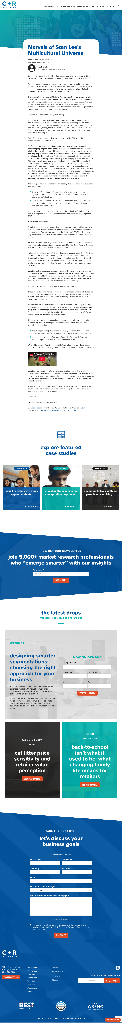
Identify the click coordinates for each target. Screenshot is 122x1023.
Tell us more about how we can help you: (50, 895)
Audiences (32, 970)
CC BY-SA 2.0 (66, 410)
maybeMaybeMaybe (50, 410)
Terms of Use (57, 975)
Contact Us (11, 977)
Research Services (35, 977)
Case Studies (68, 6)
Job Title (66, 868)
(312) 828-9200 (8, 972)
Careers (55, 967)
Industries (32, 974)
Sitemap (55, 980)
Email (33, 877)
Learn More (32, 779)
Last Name (67, 859)
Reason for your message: (43, 886)
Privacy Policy (57, 971)
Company (35, 868)
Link (74, 410)
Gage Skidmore (37, 407)
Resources (31, 984)
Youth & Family (45, 60)
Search (118, 6)
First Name (36, 859)
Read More (89, 785)
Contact (112, 6)
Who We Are (32, 988)
